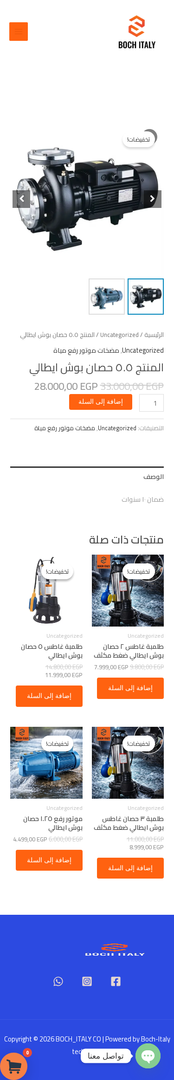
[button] (152, 199)
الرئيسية (154, 335)
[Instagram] (87, 981)
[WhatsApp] (58, 981)
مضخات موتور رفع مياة (86, 350)
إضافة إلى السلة (100, 401)
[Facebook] (115, 981)
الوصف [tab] (153, 476)
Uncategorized (119, 335)
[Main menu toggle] (18, 31)
